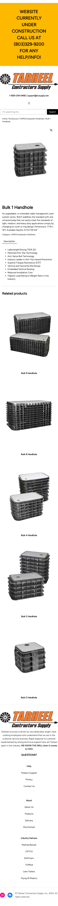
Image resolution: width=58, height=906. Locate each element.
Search (52, 112)
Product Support (29, 773)
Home (4, 119)
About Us (29, 807)
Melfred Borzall (29, 845)
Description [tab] (9, 241)
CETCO (29, 851)
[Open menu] (29, 103)
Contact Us (29, 786)
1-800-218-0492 (17, 95)
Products (29, 813)
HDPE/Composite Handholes (32, 119)
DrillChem (29, 858)
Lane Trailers (29, 871)
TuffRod (29, 864)
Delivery (29, 820)
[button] (51, 130)
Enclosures (13, 119)
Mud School (29, 827)
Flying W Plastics (29, 878)
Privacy (29, 779)
